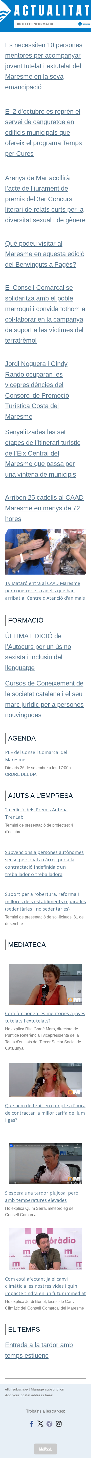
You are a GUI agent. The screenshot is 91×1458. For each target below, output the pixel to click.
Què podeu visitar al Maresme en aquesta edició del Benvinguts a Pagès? (44, 254)
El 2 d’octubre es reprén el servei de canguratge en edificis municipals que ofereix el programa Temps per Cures (43, 132)
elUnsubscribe (16, 1389)
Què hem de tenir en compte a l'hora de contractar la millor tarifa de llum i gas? (45, 1112)
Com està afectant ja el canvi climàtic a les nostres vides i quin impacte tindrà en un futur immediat (45, 1286)
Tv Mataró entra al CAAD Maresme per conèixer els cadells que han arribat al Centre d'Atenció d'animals (45, 590)
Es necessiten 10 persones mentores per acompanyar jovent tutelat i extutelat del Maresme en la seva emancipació (43, 66)
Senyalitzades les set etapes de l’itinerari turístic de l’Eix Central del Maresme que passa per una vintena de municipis (42, 453)
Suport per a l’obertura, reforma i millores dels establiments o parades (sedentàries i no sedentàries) (45, 901)
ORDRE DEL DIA (21, 774)
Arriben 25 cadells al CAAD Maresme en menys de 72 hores (44, 508)
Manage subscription (47, 1389)
